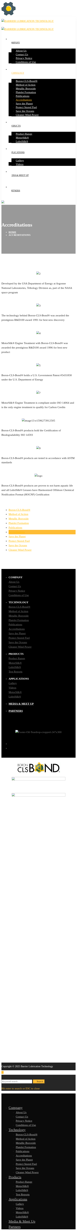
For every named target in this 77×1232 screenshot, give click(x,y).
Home (12, 232)
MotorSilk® (15, 662)
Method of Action (18, 514)
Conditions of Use (19, 595)
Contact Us (15, 586)
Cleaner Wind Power (20, 549)
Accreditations (17, 532)
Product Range (17, 658)
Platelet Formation (19, 523)
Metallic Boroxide (19, 518)
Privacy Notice (17, 590)
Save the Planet (17, 536)
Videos (12, 687)
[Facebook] (42, 743)
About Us (14, 581)
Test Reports (15, 671)
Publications (15, 527)
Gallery (13, 683)
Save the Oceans (18, 545)
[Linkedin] (42, 748)
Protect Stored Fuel (19, 541)
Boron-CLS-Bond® (19, 509)
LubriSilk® (15, 667)
